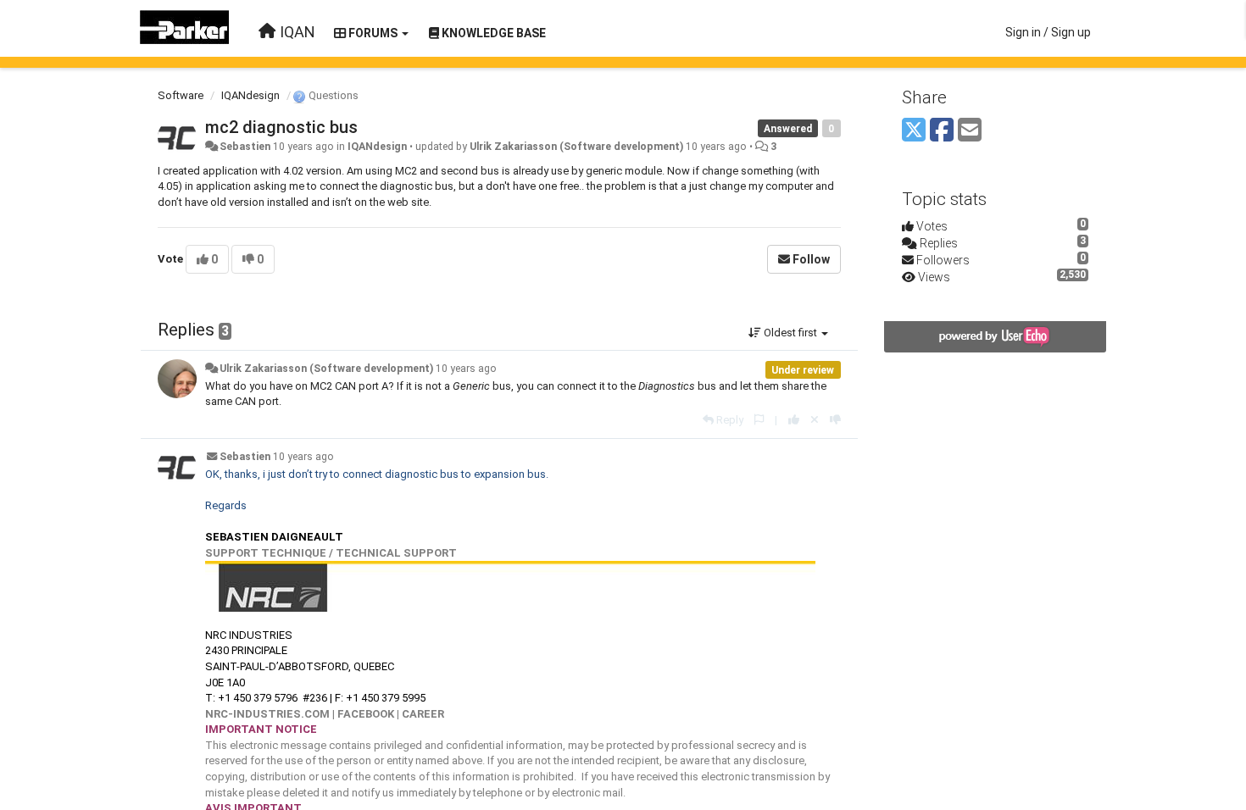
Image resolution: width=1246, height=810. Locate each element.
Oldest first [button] (790, 332)
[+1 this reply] (793, 419)
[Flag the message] (759, 419)
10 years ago (466, 368)
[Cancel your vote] (814, 419)
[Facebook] (942, 131)
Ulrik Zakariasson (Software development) (576, 147)
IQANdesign (250, 95)
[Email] (970, 131)
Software (180, 95)
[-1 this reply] (835, 419)
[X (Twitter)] (914, 131)
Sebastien (245, 147)
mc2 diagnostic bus (281, 127)
